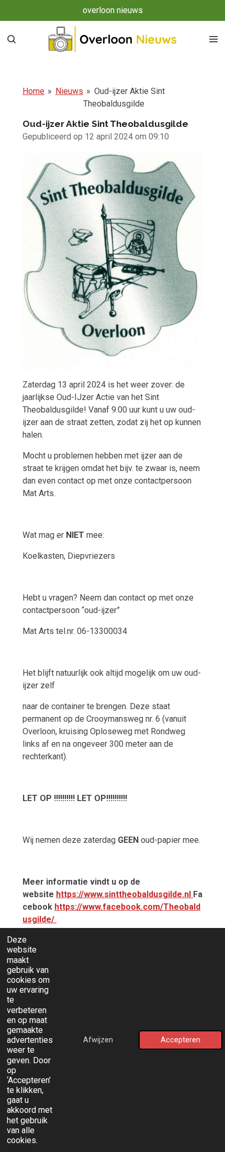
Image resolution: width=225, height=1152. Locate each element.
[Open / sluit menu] (213, 39)
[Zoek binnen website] (11, 39)
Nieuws (69, 91)
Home (33, 91)
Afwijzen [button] (98, 1040)
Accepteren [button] (180, 1040)
